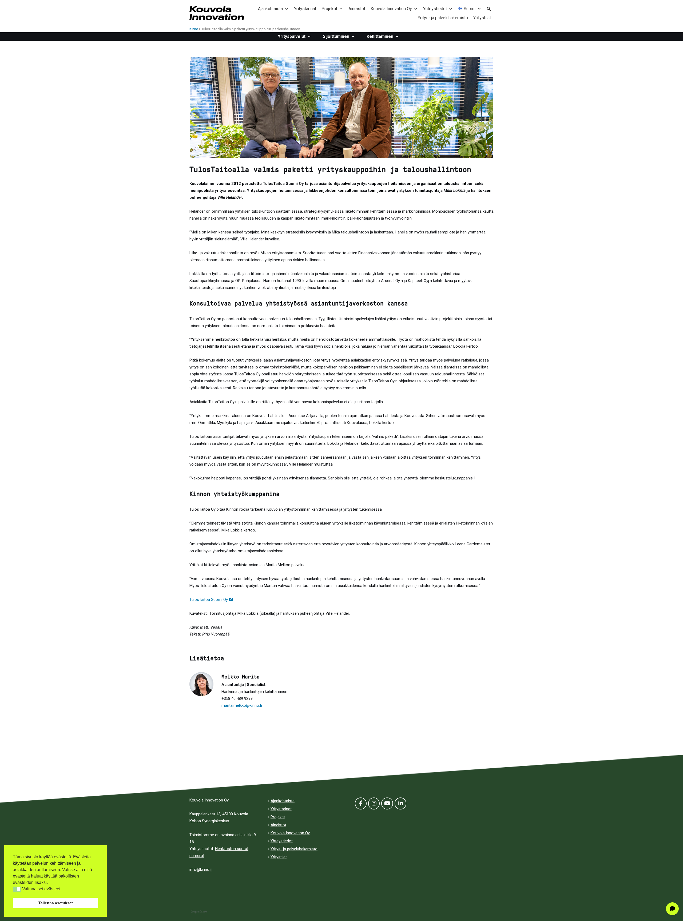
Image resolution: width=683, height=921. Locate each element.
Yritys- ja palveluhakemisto (443, 17)
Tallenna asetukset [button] (55, 903)
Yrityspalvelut (291, 36)
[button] (17, 889)
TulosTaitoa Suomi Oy (208, 599)
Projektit (329, 8)
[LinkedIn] (400, 803)
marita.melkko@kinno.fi (241, 705)
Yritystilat (482, 17)
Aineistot (356, 8)
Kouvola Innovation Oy (391, 8)
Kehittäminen (380, 36)
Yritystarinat (305, 8)
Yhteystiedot (435, 8)
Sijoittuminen (336, 36)
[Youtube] (387, 803)
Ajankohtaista (270, 8)
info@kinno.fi (200, 869)
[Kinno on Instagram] (374, 803)
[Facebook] (361, 803)
